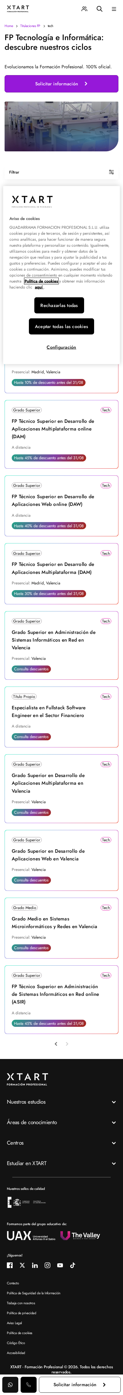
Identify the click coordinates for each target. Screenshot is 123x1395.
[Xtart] (18, 8)
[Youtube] (60, 1265)
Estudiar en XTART (26, 1163)
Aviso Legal (14, 1323)
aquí (39, 287)
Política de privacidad (21, 1313)
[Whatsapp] (10, 1385)
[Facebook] (10, 1265)
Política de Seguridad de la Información (33, 1293)
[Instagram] (47, 1265)
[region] (61, 275)
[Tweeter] (22, 1265)
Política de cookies (19, 1333)
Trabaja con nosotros (21, 1303)
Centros (15, 1143)
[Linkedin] (35, 1265)
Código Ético (16, 1342)
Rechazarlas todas (59, 305)
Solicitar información (56, 84)
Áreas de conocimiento (32, 1122)
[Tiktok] (73, 1265)
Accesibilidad (16, 1352)
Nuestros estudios (26, 1102)
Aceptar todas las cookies (61, 326)
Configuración (61, 347)
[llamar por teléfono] (29, 1385)
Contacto (13, 1283)
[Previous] (56, 1044)
